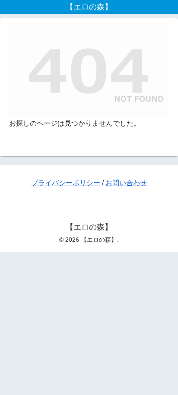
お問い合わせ (126, 182)
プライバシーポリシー (65, 182)
